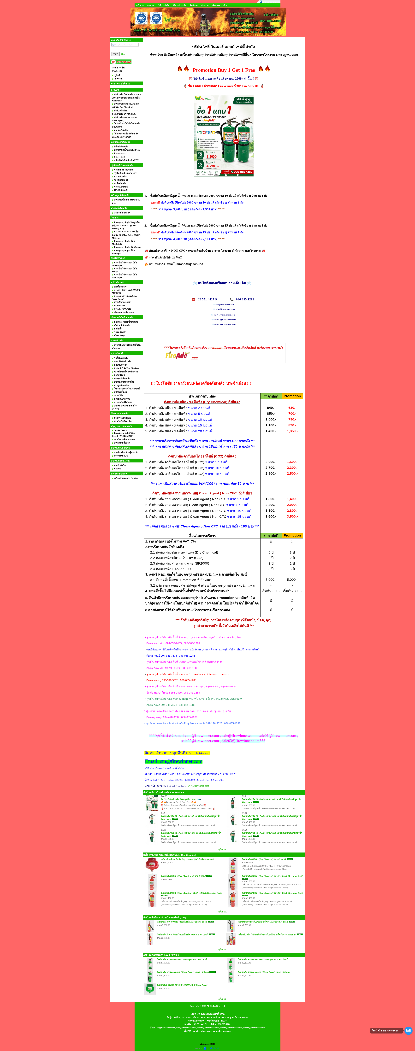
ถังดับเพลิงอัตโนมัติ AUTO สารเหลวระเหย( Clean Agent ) (182, 985)
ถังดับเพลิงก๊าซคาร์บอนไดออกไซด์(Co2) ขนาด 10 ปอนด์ (263, 922)
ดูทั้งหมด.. (222, 849)
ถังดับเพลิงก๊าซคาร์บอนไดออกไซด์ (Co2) (164, 917)
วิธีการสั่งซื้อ (163, 5)
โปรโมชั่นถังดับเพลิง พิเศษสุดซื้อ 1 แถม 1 (179, 799)
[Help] (123, 54)
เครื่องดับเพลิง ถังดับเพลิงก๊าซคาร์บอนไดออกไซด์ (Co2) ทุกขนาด (267, 934)
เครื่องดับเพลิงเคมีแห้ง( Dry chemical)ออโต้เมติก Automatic (188, 859)
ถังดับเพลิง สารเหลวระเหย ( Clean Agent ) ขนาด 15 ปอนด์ (264, 972)
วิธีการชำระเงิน (180, 5)
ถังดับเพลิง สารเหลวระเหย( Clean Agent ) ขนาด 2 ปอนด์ (182, 959)
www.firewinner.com (198, 785)
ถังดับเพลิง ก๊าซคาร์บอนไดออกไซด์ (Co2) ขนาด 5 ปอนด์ (182, 922)
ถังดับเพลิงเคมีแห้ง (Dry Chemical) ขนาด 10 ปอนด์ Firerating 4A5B (272, 876)
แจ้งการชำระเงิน (219, 5)
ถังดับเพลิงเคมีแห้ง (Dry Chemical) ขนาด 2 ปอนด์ (264, 859)
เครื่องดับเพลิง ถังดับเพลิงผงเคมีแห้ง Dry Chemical (169, 855)
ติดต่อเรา (194, 5)
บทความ (151, 5)
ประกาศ (204, 5)
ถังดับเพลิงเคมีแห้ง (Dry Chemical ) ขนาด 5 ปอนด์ (183, 876)
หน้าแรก (140, 5)
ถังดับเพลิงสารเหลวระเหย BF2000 (161, 955)
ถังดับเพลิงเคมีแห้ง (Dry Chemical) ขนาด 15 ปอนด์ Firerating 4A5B (191, 893)
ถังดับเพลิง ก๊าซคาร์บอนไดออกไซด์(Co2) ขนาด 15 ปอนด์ (182, 934)
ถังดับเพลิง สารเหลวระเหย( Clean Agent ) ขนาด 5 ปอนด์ (263, 959)
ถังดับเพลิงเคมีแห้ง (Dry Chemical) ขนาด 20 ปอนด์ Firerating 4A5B (272, 893)
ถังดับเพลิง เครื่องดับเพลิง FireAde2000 (163, 792)
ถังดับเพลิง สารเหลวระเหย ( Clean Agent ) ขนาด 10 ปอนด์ (183, 972)
